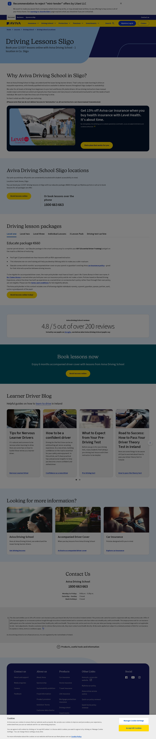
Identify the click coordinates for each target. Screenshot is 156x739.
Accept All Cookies (133, 728)
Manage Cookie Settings (134, 720)
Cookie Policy (76, 736)
